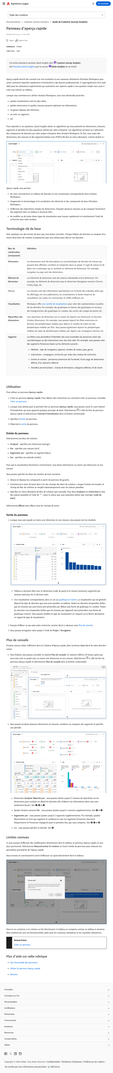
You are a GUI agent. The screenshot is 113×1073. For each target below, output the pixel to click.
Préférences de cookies (94, 1061)
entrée (22, 419)
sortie (23, 424)
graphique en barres (68, 599)
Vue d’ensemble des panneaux (23, 962)
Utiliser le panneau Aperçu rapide (25, 968)
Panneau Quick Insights (24, 66)
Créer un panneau (18, 401)
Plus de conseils (85, 625)
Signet (11, 40)
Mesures (14, 974)
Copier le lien (22, 40)
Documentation (13, 21)
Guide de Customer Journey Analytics (70, 21)
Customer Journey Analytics (36, 21)
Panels (19, 46)
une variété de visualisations (55, 303)
